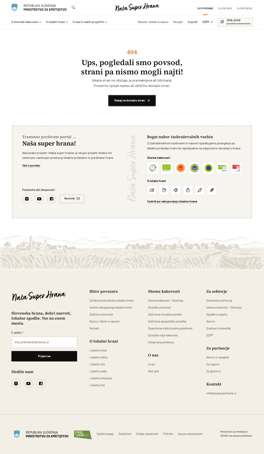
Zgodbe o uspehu (216, 314)
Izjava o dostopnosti (190, 434)
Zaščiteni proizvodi (101, 314)
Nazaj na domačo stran (129, 100)
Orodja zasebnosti (147, 434)
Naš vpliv (153, 371)
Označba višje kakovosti (163, 335)
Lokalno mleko (98, 357)
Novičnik (69, 198)
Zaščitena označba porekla (164, 314)
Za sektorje (225, 8)
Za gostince (213, 371)
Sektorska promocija (219, 300)
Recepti (178, 22)
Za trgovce (213, 364)
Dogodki (193, 22)
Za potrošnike (205, 8)
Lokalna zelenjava (100, 378)
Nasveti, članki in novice (153, 22)
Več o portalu (31, 165)
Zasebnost (124, 434)
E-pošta (17, 332)
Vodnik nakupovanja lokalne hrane (110, 307)
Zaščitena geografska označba (167, 321)
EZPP (206, 22)
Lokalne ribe (97, 364)
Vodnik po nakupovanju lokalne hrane (172, 201)
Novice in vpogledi (217, 357)
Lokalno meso (98, 350)
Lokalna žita (97, 385)
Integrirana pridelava (161, 342)
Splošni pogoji (105, 434)
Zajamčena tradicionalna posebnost (170, 328)
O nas (151, 364)
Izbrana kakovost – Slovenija (165, 300)
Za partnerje (245, 8)
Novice (210, 321)
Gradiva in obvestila (218, 328)
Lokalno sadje (98, 371)
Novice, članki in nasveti (104, 321)
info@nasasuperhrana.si (221, 393)
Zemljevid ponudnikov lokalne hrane (111, 300)
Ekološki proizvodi (159, 307)
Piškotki (168, 434)
